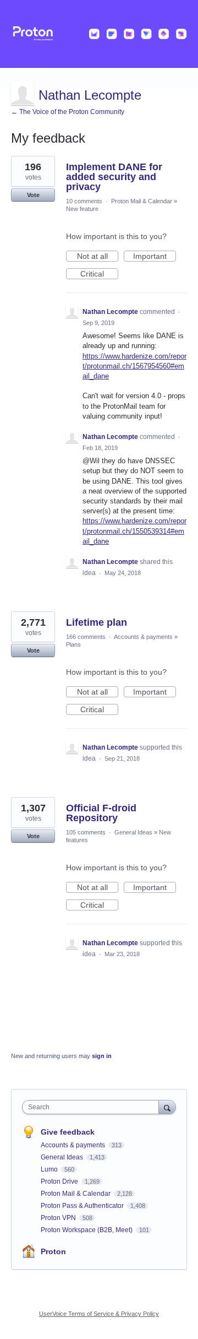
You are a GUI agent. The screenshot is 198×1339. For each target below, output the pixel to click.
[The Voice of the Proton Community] (99, 34)
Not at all (97, 257)
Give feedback (68, 1131)
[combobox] (93, 1107)
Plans (73, 644)
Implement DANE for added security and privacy (114, 176)
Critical (99, 274)
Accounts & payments (143, 636)
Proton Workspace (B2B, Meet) (87, 1230)
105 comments (86, 832)
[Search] (167, 1107)
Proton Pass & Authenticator (83, 1206)
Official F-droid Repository (101, 813)
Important (154, 257)
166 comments (86, 636)
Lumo (50, 1169)
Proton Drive (60, 1181)
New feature (82, 208)
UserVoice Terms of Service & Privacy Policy (99, 1313)
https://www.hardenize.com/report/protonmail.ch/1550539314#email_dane (134, 531)
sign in (102, 1056)
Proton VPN (59, 1218)
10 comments (84, 201)
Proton (53, 1251)
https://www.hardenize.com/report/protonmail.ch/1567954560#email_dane (134, 366)
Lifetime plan (96, 622)
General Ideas (133, 832)
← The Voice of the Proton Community (67, 112)
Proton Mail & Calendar (141, 201)
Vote (33, 195)
